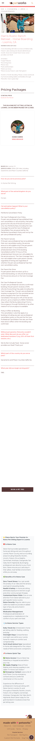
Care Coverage (18, 726)
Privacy (25, 729)
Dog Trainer (26, 738)
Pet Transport (12, 735)
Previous (3, 23)
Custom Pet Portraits (12, 738)
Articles (28, 726)
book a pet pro (17, 489)
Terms (18, 729)
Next (32, 23)
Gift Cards (11, 729)
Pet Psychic (23, 735)
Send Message (17, 139)
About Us (7, 726)
